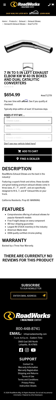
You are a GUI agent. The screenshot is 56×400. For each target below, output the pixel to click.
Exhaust (22, 21)
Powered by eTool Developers (32, 395)
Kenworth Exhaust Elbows (14, 24)
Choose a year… (13, 120)
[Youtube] (34, 349)
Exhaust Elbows (34, 21)
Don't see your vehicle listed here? (20, 143)
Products (13, 21)
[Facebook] (22, 349)
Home (4, 21)
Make (8, 125)
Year (8, 117)
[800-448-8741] (49, 4)
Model (8, 134)
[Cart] (53, 4)
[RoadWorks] (25, 5)
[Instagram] (28, 349)
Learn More (45, 13)
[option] (28, 43)
